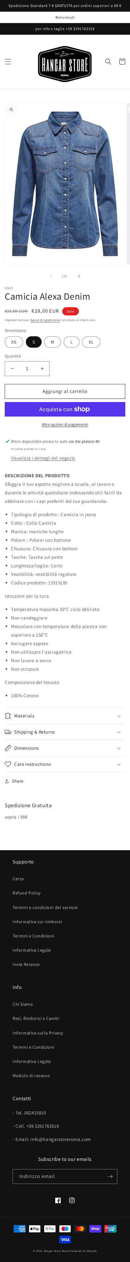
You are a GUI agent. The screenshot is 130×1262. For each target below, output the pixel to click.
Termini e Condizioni (33, 936)
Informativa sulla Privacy (38, 1033)
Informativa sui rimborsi (37, 921)
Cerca (18, 878)
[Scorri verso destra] (79, 276)
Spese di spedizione (45, 320)
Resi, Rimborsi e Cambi (36, 1018)
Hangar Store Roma (56, 1251)
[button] (8, 62)
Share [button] (18, 781)
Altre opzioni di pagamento (65, 424)
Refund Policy (27, 893)
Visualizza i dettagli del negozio (43, 458)
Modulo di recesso (31, 1075)
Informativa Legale (32, 950)
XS (13, 342)
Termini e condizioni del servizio (45, 907)
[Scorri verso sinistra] (51, 276)
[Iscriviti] (110, 1176)
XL (91, 342)
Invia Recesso (26, 964)
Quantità (13, 356)
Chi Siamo (23, 1004)
